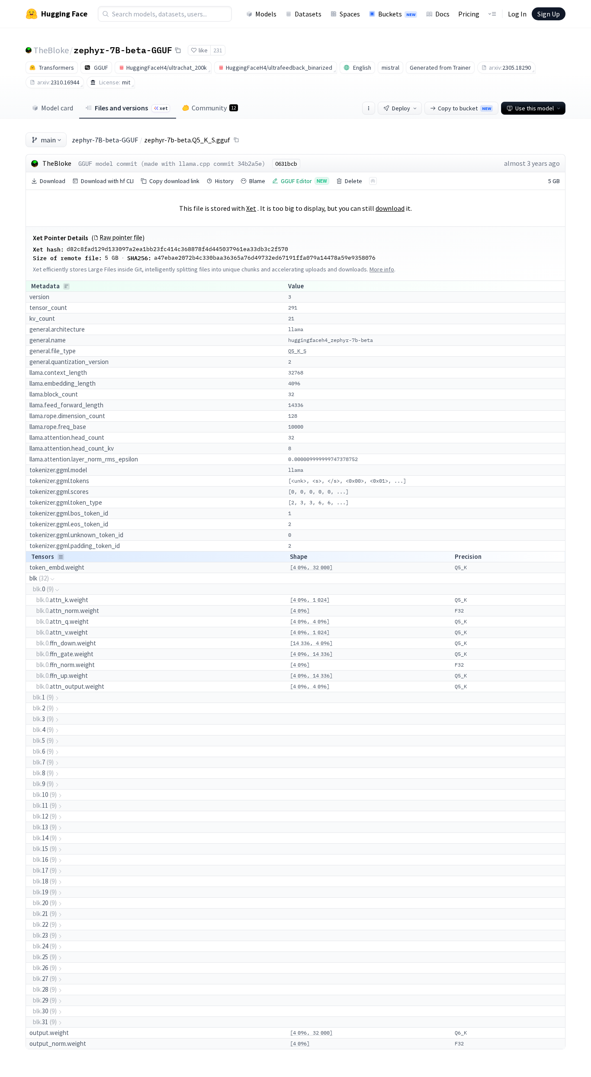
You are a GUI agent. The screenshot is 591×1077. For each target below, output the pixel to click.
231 (217, 50)
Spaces (350, 14)
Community (214, 107)
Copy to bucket (464, 108)
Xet (251, 208)
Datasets (308, 14)
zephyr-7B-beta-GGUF (123, 50)
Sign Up (548, 14)
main (48, 139)
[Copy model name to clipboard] (178, 50)
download (390, 208)
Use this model (534, 108)
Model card (57, 107)
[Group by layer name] (66, 286)
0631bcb (286, 164)
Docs (442, 14)
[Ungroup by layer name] (61, 557)
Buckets (396, 14)
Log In (517, 14)
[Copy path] (236, 139)
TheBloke (51, 50)
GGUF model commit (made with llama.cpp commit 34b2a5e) (171, 164)
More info (381, 269)
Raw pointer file (121, 238)
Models (265, 14)
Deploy (401, 108)
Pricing (468, 14)
